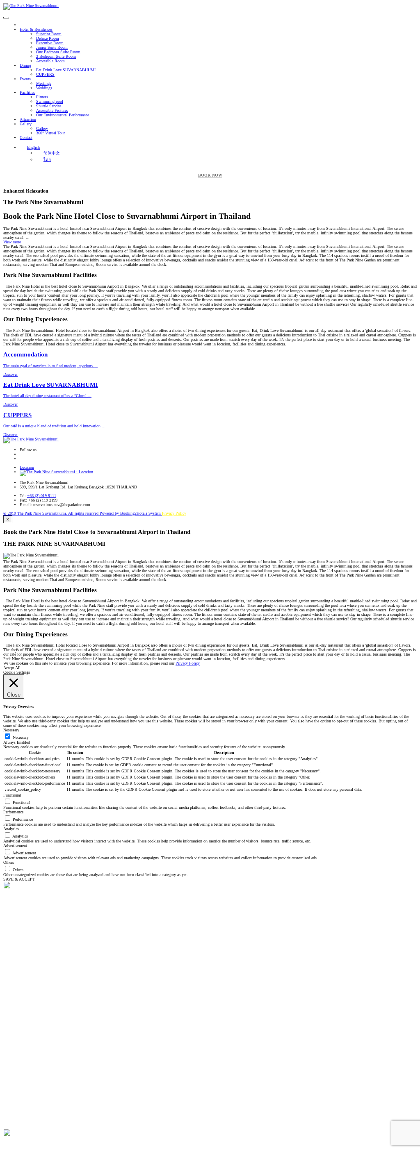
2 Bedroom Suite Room (56, 56)
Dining (25, 65)
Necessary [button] (11, 730)
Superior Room (49, 34)
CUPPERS (45, 74)
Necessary (21, 737)
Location (27, 467)
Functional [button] (12, 795)
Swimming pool (49, 101)
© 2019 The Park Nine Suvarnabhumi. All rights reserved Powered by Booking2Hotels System (82, 513)
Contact (26, 137)
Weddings (44, 88)
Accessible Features (52, 110)
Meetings (43, 83)
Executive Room (50, 43)
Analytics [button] (11, 828)
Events (25, 79)
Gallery (26, 124)
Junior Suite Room (52, 47)
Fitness (42, 97)
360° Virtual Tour (50, 133)
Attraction (28, 119)
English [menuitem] (33, 147)
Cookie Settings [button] (16, 672)
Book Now (210, 175)
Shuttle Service (48, 106)
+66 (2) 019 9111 (41, 495)
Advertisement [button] (15, 845)
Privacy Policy (174, 513)
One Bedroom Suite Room (58, 52)
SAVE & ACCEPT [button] (19, 879)
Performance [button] (13, 812)
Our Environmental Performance (62, 115)
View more (12, 242)
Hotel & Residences (36, 29)
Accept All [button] (12, 667)
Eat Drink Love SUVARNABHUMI (66, 70)
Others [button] (8, 862)
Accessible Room (50, 61)
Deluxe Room (47, 38)
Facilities (27, 92)
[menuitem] (30, 147)
